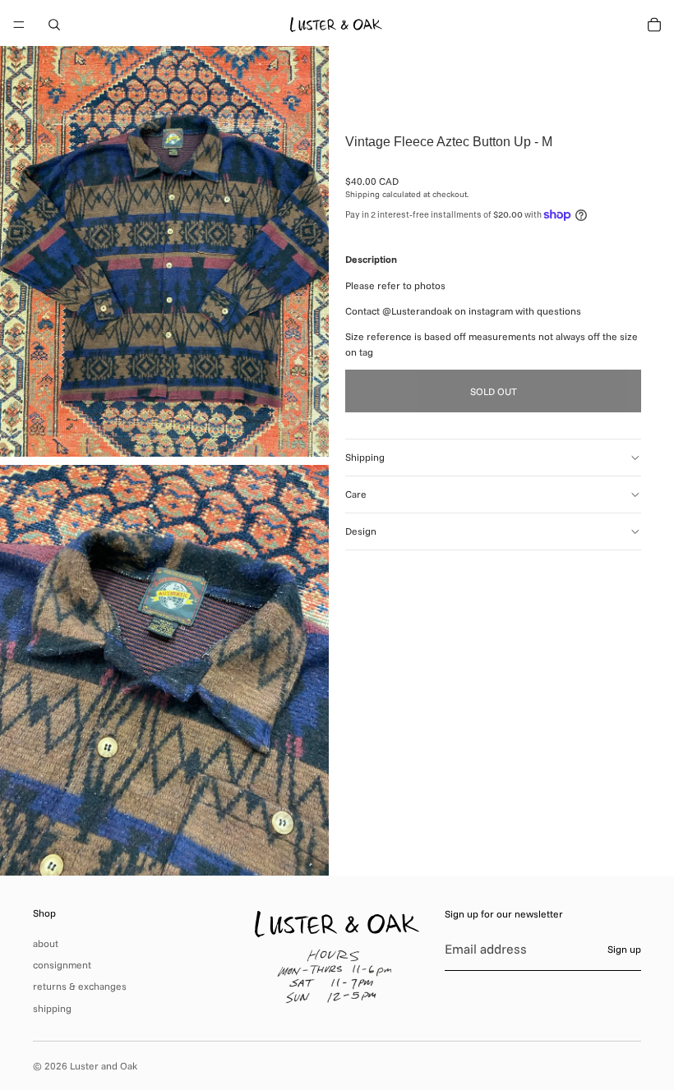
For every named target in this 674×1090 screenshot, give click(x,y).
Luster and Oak (103, 1066)
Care (356, 494)
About (45, 943)
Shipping (365, 457)
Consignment (62, 965)
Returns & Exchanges (80, 986)
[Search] (54, 25)
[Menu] (19, 25)
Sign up (624, 949)
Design (360, 531)
